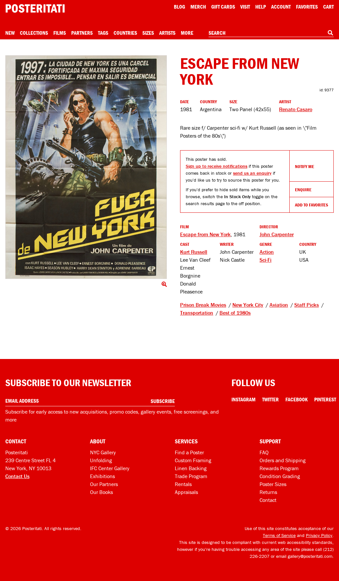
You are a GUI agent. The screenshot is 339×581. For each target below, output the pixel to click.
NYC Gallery (103, 452)
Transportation (196, 312)
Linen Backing (191, 468)
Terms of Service (279, 535)
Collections (34, 32)
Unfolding (101, 460)
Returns (268, 492)
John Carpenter (277, 234)
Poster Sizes (273, 484)
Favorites (307, 6)
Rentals (183, 484)
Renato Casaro (295, 109)
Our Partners (104, 484)
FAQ (264, 452)
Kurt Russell (193, 251)
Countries (125, 32)
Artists (167, 32)
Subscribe (163, 401)
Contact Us (17, 476)
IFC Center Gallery (109, 468)
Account (281, 6)
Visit (245, 6)
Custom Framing (193, 460)
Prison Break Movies (203, 304)
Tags (103, 32)
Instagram (243, 399)
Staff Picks (306, 304)
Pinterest (325, 399)
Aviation (278, 304)
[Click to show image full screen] (86, 167)
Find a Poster (189, 452)
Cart (328, 6)
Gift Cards (223, 6)
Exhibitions (102, 476)
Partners (82, 32)
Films (59, 32)
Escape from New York (205, 234)
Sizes (148, 32)
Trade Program (191, 476)
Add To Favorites (311, 205)
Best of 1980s (235, 312)
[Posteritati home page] (35, 8)
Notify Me (304, 166)
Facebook (296, 399)
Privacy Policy (319, 535)
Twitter (270, 399)
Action (267, 251)
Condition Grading (280, 476)
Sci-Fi (265, 259)
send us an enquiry (252, 173)
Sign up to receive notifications (216, 166)
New (10, 32)
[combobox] (271, 33)
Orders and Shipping (283, 460)
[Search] (330, 33)
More (187, 32)
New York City (247, 304)
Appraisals (186, 492)
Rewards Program (279, 468)
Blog (179, 6)
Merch (198, 6)
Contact (268, 500)
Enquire (303, 190)
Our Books (101, 492)
